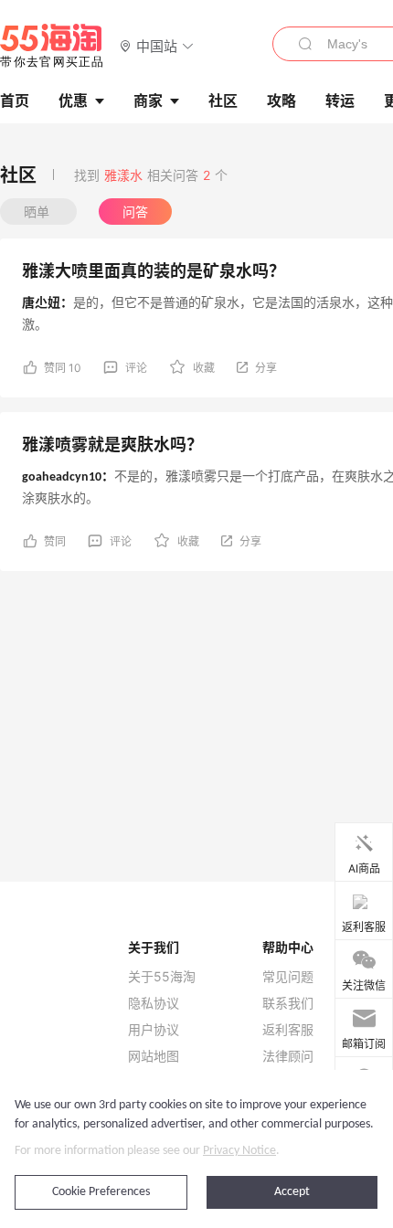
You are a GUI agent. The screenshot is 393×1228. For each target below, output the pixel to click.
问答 (135, 211)
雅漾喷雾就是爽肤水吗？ (112, 444)
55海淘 (52, 46)
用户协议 (153, 1029)
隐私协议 (153, 1003)
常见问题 (287, 976)
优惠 (73, 100)
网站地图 (153, 1056)
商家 (148, 100)
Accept (292, 1192)
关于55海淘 (162, 976)
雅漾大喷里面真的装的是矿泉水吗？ (153, 271)
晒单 (38, 211)
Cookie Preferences (101, 1192)
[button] (157, 45)
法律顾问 (287, 1056)
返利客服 (287, 1029)
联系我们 (287, 1003)
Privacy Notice (239, 1151)
